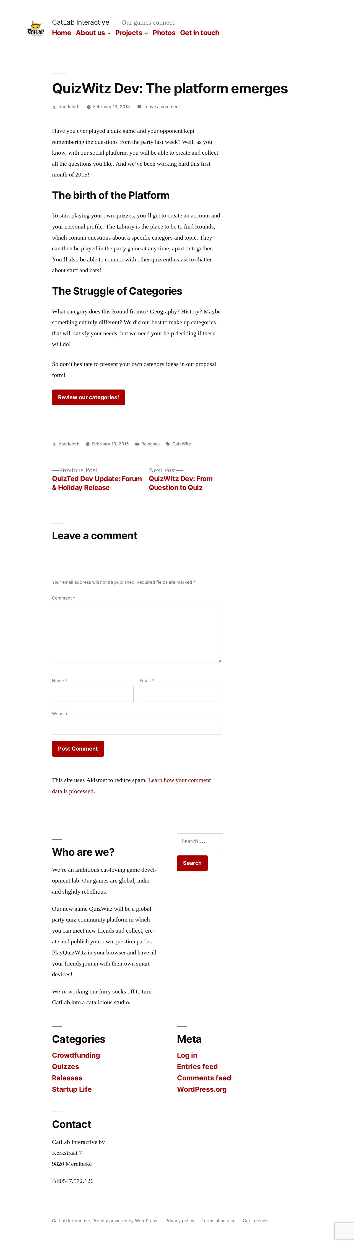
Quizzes (65, 1066)
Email (147, 680)
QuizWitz (181, 444)
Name (59, 680)
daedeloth (69, 106)
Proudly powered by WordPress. (125, 1220)
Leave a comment (162, 106)
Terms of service (219, 1220)
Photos (164, 32)
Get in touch (199, 32)
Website (60, 713)
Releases (150, 444)
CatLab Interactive (80, 22)
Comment (63, 598)
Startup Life (72, 1089)
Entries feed (197, 1066)
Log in (187, 1055)
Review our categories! (88, 397)
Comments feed (204, 1078)
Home (61, 32)
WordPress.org (202, 1089)
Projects (128, 32)
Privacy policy (179, 1220)
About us (90, 32)
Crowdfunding (76, 1055)
